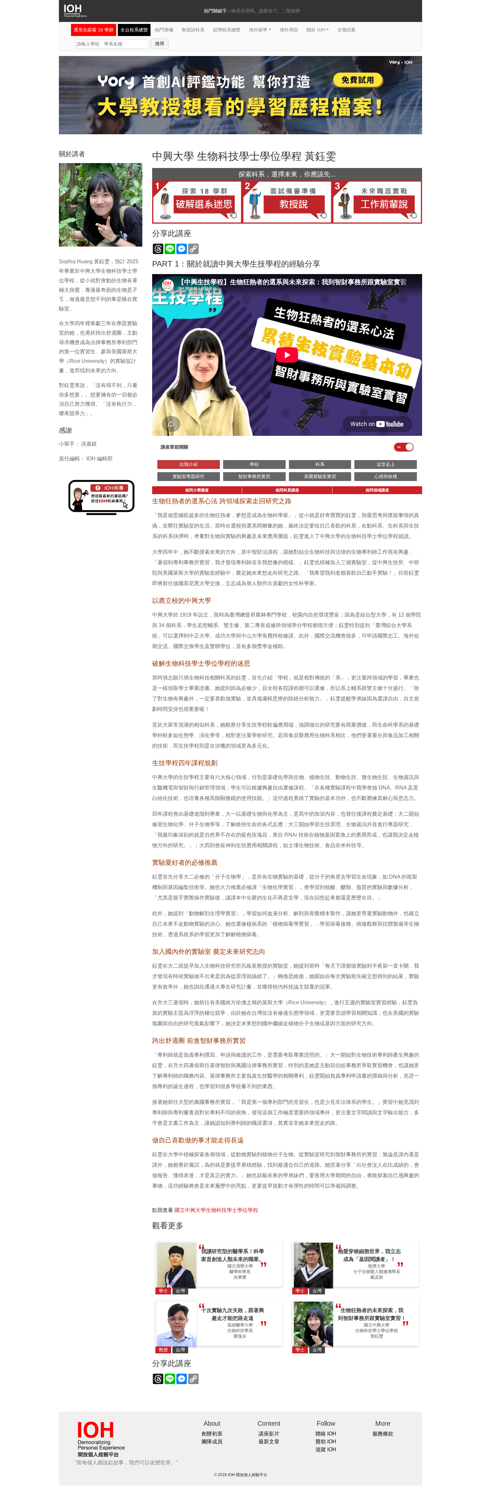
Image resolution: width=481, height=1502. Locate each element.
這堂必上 (386, 464)
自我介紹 (188, 464)
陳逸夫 (240, 1336)
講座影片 (268, 1434)
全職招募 (346, 29)
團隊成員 (212, 1441)
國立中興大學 (376, 1325)
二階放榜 (291, 10)
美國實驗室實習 (320, 476)
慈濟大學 (376, 1266)
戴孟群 (376, 1277)
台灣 (180, 1290)
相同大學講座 (197, 490)
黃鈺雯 (376, 1336)
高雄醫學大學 (240, 1325)
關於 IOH (316, 29)
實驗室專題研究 (188, 476)
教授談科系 (193, 29)
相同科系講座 (287, 490)
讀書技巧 (268, 10)
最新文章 (268, 1441)
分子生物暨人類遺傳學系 (376, 1271)
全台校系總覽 (134, 29)
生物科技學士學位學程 (376, 1330)
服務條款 (382, 1434)
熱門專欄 (164, 29)
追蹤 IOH (325, 1449)
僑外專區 (289, 29)
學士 (163, 1290)
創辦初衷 (212, 1434)
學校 (254, 464)
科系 (320, 464)
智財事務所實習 (254, 476)
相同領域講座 (377, 490)
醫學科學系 (240, 1271)
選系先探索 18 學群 (94, 29)
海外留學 (258, 29)
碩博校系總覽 (226, 29)
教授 (163, 1349)
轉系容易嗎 (242, 10)
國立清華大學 (240, 1266)
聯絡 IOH (325, 1434)
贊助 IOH (325, 1441)
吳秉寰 (240, 1277)
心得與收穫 (385, 476)
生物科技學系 (240, 1330)
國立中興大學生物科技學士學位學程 (216, 1210)
